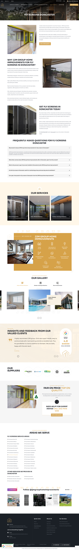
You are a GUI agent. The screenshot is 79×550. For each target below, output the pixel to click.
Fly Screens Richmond (13, 461)
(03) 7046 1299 (44, 132)
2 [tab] (18, 356)
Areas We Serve (53, 4)
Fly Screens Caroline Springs (32, 439)
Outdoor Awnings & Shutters (41, 4)
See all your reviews (65, 345)
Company (49, 521)
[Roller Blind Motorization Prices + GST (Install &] (52, 500)
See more (67, 489)
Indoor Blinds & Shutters (26, 4)
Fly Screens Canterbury (13, 452)
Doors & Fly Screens (14, 4)
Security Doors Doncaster (13, 480)
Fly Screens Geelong (12, 465)
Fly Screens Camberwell (31, 450)
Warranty (49, 523)
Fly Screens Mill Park (30, 465)
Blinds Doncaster (29, 476)
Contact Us (61, 4)
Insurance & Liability (51, 525)
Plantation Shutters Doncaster (14, 478)
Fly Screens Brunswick (13, 448)
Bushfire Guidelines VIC (52, 527)
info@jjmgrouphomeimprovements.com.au (18, 534)
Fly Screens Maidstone (30, 457)
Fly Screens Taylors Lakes (31, 468)
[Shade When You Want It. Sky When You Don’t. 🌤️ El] (65, 500)
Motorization (49, 534)
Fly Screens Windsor (12, 463)
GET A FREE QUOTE (74, 4)
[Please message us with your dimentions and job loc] (13, 500)
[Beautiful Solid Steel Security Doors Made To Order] (26, 500)
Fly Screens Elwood (30, 454)
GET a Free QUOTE (45, 43)
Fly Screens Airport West (13, 443)
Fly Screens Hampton (13, 457)
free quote (53, 132)
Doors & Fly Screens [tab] (57, 285)
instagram (13, 489)
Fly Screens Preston (30, 459)
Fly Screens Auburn (30, 443)
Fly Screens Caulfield (30, 452)
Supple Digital (54, 548)
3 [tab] (21, 356)
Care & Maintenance (51, 530)
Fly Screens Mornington (13, 468)
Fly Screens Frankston (30, 463)
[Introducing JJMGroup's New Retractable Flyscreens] (39, 500)
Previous (38, 318)
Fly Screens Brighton (12, 446)
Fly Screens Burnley (12, 450)
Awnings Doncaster (30, 478)
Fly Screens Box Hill (12, 439)
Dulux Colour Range (51, 532)
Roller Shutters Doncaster (14, 476)
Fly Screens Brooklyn (30, 446)
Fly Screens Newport (12, 459)
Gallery (12, 1)
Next (41, 318)
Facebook (56, 544)
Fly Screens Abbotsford (31, 441)
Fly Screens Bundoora (30, 448)
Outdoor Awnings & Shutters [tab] (40, 285)
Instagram (66, 544)
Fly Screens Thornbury (30, 461)
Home (2, 1)
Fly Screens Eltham (12, 441)
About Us (6, 1)
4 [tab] (23, 356)
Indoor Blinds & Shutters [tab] (22, 285)
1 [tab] (16, 356)
